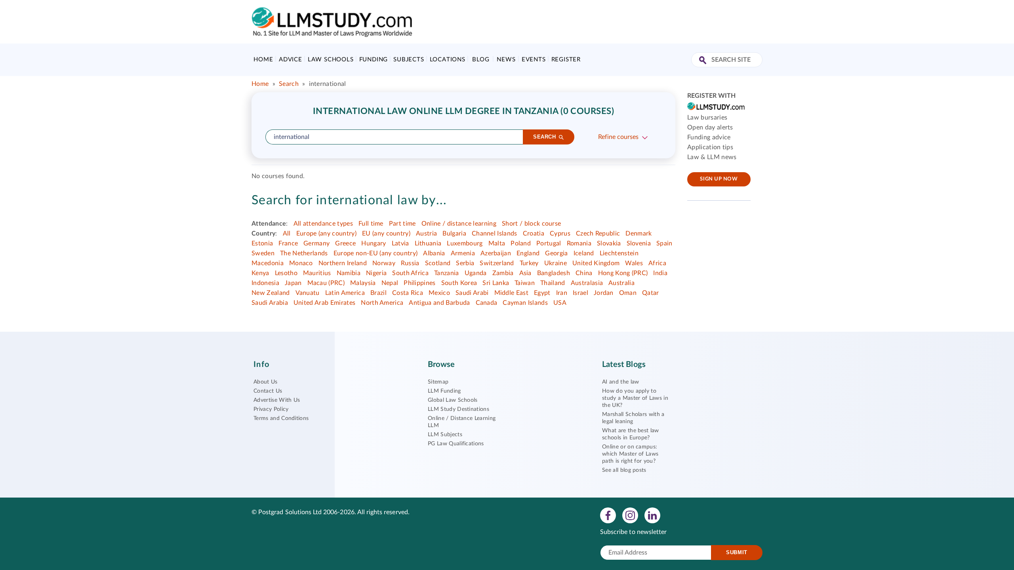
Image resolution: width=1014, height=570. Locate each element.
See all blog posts (624, 470)
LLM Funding (444, 391)
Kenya (260, 273)
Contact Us (268, 391)
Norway (383, 263)
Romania (579, 243)
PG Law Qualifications (456, 443)
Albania (434, 253)
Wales (634, 263)
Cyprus (560, 233)
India (660, 273)
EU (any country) (386, 233)
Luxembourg (464, 243)
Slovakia (609, 243)
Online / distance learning (458, 223)
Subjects (408, 60)
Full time (370, 223)
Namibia (348, 273)
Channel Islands (494, 233)
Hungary (373, 243)
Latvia (400, 243)
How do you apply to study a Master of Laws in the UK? (635, 398)
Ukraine (555, 263)
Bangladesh (553, 273)
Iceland (584, 253)
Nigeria (376, 273)
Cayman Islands (525, 303)
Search (289, 84)
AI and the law (620, 382)
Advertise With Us (277, 400)
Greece (345, 243)
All (287, 233)
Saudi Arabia (270, 303)
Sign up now (719, 179)
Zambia (503, 273)
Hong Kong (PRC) (623, 273)
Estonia (262, 243)
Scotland (438, 263)
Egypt (542, 293)
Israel (580, 293)
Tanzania (446, 273)
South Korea (459, 283)
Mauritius (317, 273)
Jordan (604, 293)
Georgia (556, 253)
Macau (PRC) (326, 283)
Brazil (378, 293)
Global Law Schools (453, 400)
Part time (402, 223)
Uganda (476, 273)
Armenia (463, 253)
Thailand (552, 283)
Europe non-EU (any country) (376, 253)
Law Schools (331, 60)
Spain (664, 243)
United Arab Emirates (324, 303)
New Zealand (271, 293)
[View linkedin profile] (652, 515)
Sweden (263, 253)
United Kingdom (595, 263)
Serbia (465, 263)
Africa (657, 263)
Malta (496, 243)
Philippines (420, 283)
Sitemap (438, 382)
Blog (480, 60)
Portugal (548, 243)
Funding (373, 60)
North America (382, 303)
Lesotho (286, 273)
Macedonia (268, 263)
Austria (426, 233)
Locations (447, 60)
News (506, 60)
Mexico (439, 293)
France (288, 243)
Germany (316, 243)
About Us (266, 382)
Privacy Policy (271, 409)
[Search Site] (703, 60)
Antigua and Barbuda (439, 303)
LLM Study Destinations (458, 409)
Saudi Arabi (472, 293)
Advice (290, 60)
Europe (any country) (326, 233)
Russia (410, 263)
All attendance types (323, 223)
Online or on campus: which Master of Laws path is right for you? (630, 454)
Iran (561, 293)
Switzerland (497, 263)
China (584, 273)
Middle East (511, 293)
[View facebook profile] (608, 515)
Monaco (301, 263)
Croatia (533, 233)
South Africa (410, 273)
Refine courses (618, 137)
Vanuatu (307, 293)
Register (566, 60)
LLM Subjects (445, 434)
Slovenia (639, 243)
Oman (628, 293)
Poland (521, 243)
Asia (525, 273)
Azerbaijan (495, 253)
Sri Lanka (495, 283)
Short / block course (531, 223)
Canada (486, 303)
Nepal (389, 283)
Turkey (529, 263)
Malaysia (363, 283)
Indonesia (265, 283)
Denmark (638, 233)
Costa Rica (407, 293)
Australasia (587, 283)
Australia (621, 283)
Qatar (650, 293)
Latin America (345, 293)
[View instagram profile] (630, 515)
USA (559, 303)
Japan (293, 283)
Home (263, 60)
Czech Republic (598, 233)
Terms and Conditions (281, 418)
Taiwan (525, 283)
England (528, 253)
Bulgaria (454, 233)
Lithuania (428, 243)
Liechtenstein (619, 253)
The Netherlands (304, 253)
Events (534, 60)
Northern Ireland (342, 263)
